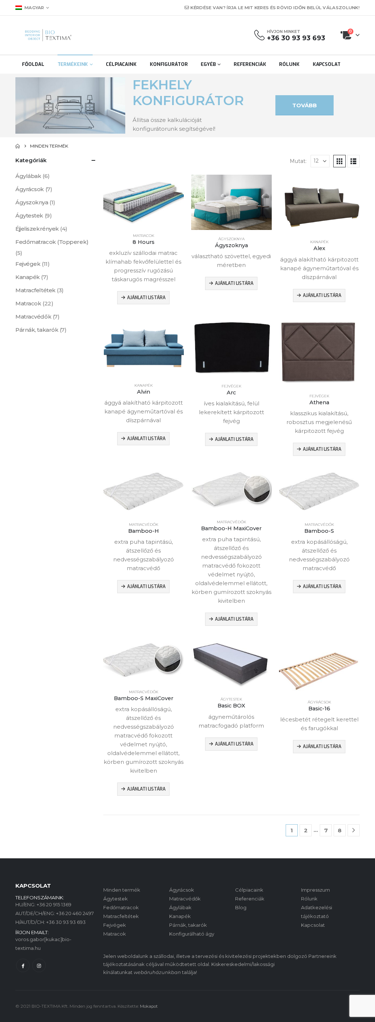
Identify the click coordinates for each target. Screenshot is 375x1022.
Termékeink (72, 64)
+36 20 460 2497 (75, 913)
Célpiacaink (121, 64)
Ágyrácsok (319, 702)
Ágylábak (28, 175)
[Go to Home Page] (17, 146)
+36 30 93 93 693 (296, 38)
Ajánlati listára (146, 298)
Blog (240, 907)
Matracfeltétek (35, 290)
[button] (339, 161)
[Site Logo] (48, 35)
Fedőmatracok (121, 907)
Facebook (23, 965)
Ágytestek (231, 699)
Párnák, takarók (36, 329)
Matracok (143, 235)
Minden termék (121, 890)
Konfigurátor (169, 64)
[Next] (354, 830)
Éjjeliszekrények (37, 228)
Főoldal (33, 64)
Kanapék (319, 241)
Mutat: (298, 161)
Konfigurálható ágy (191, 934)
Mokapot (149, 1006)
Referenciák (250, 64)
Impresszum (315, 890)
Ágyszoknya (231, 239)
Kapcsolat (327, 64)
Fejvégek (231, 386)
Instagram (39, 965)
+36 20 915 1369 (54, 904)
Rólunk (289, 64)
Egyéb (208, 64)
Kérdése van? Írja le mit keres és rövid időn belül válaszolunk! (275, 7)
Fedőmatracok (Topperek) (52, 241)
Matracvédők (143, 524)
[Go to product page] (143, 201)
